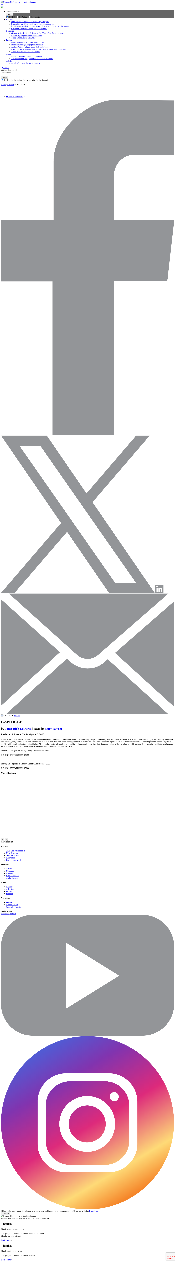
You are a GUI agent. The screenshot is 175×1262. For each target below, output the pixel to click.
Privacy (9, 891)
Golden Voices (12, 905)
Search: (4, 70)
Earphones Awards (13, 860)
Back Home (6, 1240)
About (8, 54)
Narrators (10, 31)
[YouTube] (87, 1035)
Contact (9, 887)
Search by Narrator (14, 907)
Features (9, 40)
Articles (9, 61)
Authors (9, 873)
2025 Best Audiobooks (15, 851)
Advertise (10, 889)
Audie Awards (12, 878)
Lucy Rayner (53, 728)
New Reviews (12, 853)
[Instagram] (87, 1209)
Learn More (94, 1211)
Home (3, 85)
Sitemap (9, 894)
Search (6, 67)
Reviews (9, 19)
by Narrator (35, 17)
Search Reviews (12, 855)
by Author (23, 17)
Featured (9, 902)
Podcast (12, 914)
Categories (10, 858)
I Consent (5, 1214)
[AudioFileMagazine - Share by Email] (87, 713)
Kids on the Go (12, 876)
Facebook (5, 914)
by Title (12, 17)
